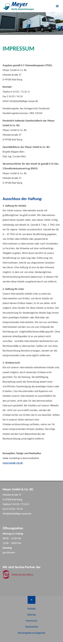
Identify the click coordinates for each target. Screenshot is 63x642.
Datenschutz (31, 627)
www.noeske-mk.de (13, 463)
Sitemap (31, 615)
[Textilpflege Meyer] (18, 6)
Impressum (31, 621)
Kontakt (32, 609)
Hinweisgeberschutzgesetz (31, 633)
